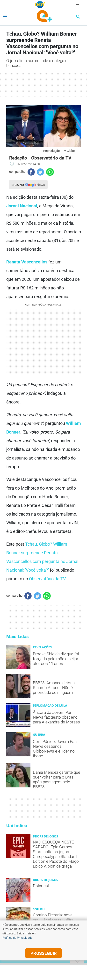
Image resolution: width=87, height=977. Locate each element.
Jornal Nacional (21, 205)
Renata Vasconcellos (26, 261)
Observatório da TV (47, 578)
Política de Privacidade (17, 937)
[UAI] (40, 4)
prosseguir (43, 953)
